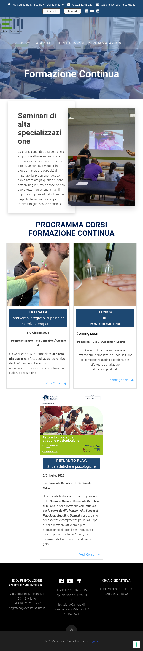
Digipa (93, 641)
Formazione (43, 42)
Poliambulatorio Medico (104, 42)
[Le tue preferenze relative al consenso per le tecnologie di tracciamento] (136, 644)
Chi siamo (21, 42)
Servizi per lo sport (71, 42)
